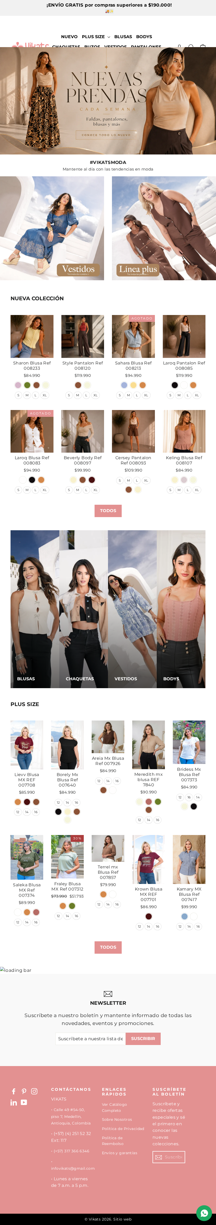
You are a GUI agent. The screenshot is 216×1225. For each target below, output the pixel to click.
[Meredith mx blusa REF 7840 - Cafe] (148, 809)
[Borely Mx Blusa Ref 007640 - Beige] (67, 819)
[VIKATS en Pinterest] (24, 1091)
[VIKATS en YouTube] (24, 1102)
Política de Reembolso (113, 1141)
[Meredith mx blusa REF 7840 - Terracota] (148, 801)
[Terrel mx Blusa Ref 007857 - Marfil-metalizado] (112, 894)
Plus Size (94, 36)
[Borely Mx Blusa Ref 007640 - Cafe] (76, 811)
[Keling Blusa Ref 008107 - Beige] (193, 479)
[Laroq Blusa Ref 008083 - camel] (41, 479)
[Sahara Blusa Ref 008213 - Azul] (124, 385)
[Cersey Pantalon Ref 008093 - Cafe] (128, 489)
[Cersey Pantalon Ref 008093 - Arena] (137, 489)
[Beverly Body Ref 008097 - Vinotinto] (91, 479)
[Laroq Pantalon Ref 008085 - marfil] (184, 385)
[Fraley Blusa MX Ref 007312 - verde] (72, 905)
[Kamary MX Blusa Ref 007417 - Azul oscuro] (193, 916)
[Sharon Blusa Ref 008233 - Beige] (45, 385)
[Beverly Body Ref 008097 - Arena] (73, 479)
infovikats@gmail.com (73, 1168)
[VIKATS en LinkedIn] (14, 1102)
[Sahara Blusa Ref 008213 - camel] (142, 385)
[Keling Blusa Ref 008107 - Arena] (174, 479)
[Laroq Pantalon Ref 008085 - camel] (193, 385)
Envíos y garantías (120, 1153)
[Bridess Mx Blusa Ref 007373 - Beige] (184, 806)
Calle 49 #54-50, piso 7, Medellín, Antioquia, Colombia (71, 1116)
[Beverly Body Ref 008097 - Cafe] (82, 479)
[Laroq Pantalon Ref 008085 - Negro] (174, 385)
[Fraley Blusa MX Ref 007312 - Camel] (62, 905)
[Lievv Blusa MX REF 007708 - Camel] (17, 802)
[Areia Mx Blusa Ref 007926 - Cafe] (103, 790)
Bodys (144, 36)
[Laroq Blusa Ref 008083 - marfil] (22, 479)
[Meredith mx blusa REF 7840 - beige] (139, 801)
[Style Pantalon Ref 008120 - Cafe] (78, 385)
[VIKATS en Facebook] (14, 1091)
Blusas (123, 36)
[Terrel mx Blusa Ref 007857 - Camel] (103, 894)
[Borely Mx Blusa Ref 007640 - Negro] (58, 811)
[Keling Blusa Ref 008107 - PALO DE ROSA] (184, 479)
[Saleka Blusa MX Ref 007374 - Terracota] (36, 912)
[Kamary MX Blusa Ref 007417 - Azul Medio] (184, 916)
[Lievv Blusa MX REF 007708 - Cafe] (36, 802)
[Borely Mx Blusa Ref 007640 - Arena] (67, 811)
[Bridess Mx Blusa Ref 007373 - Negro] (193, 806)
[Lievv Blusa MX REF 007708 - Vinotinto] (27, 802)
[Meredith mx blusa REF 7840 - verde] (157, 801)
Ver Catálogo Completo (114, 1107)
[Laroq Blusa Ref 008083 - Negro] (32, 479)
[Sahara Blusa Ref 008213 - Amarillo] (133, 385)
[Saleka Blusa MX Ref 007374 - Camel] (27, 912)
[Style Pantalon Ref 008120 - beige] (87, 385)
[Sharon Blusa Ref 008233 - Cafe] (36, 385)
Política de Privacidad (123, 1128)
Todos (108, 510)
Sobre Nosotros (117, 1119)
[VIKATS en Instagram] (34, 1091)
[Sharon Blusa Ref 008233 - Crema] (18, 385)
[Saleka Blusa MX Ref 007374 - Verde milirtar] (17, 912)
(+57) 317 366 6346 (71, 1151)
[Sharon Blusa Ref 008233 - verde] (27, 385)
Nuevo (69, 36)
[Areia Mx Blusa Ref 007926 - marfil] (112, 790)
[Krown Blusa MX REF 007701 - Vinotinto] (148, 916)
